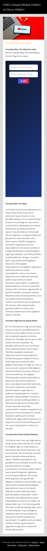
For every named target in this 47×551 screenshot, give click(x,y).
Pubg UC (34, 542)
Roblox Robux (34, 545)
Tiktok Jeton (22, 545)
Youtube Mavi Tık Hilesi (18, 43)
